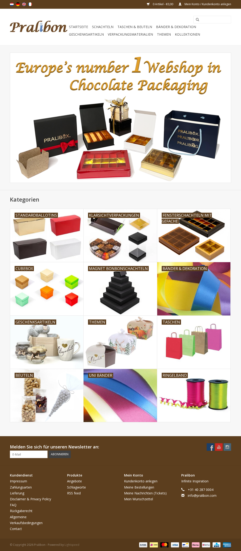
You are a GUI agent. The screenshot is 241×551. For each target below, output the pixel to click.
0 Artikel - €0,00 (163, 4)
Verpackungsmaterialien (130, 34)
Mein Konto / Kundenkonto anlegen (207, 4)
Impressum (18, 481)
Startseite (78, 27)
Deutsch (18, 4)
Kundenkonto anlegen (140, 481)
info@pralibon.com (202, 495)
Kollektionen (187, 34)
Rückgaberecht (21, 511)
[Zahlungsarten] (142, 545)
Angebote (74, 481)
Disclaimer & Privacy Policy (30, 499)
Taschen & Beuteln (134, 27)
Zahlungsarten (21, 487)
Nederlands (12, 4)
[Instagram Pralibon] (227, 447)
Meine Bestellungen (139, 487)
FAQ (13, 505)
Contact (16, 528)
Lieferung (17, 493)
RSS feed (74, 493)
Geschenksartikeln (86, 34)
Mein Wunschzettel (138, 499)
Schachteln (102, 27)
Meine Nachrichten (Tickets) (145, 493)
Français (30, 4)
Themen (164, 34)
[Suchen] (195, 20)
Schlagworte (76, 487)
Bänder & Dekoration (176, 27)
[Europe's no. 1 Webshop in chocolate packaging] (39, 27)
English (24, 4)
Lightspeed (71, 545)
